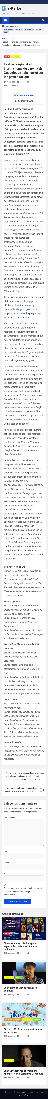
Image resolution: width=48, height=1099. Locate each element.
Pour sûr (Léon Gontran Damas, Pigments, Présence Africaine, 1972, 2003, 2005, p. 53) (23, 790)
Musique (18, 978)
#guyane (19, 29)
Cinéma (7, 57)
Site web (7, 873)
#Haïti (38, 29)
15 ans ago (10, 82)
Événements (16, 57)
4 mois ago (10, 1077)
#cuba (6, 33)
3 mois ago (10, 994)
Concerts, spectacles (12, 1019)
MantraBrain (24, 1095)
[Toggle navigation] (12, 20)
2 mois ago (10, 953)
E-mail (7, 862)
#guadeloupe (9, 29)
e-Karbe (14, 8)
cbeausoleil (24, 82)
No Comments (12, 85)
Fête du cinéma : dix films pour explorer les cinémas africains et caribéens (21, 946)
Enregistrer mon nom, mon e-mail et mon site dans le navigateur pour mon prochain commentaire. (23, 891)
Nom (6, 851)
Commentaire (10, 817)
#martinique (29, 29)
